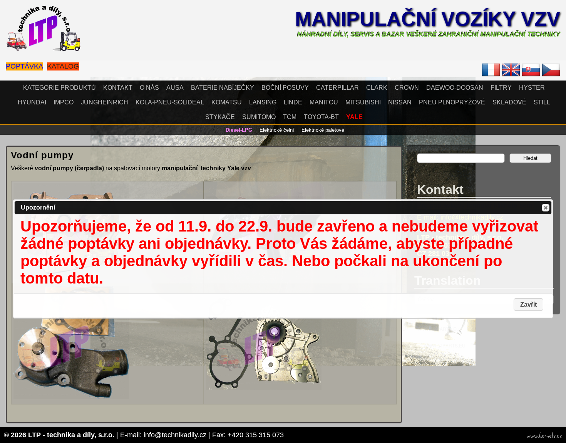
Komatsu (226, 102)
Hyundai (32, 102)
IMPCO (64, 102)
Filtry (501, 87)
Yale (354, 117)
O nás (149, 87)
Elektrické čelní (277, 130)
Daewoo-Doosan (454, 87)
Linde (293, 102)
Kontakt (117, 87)
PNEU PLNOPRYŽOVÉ (452, 102)
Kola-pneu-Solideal (170, 102)
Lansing (262, 102)
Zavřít (545, 207)
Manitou (324, 102)
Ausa (175, 87)
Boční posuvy (285, 87)
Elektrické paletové (322, 130)
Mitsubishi (363, 102)
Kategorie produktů (59, 87)
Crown (407, 87)
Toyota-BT (321, 117)
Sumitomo (259, 117)
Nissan (400, 102)
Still (542, 102)
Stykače (220, 117)
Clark (376, 87)
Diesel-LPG (239, 130)
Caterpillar (337, 87)
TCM (289, 117)
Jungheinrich (104, 102)
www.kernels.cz (544, 435)
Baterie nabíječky (222, 87)
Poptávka (24, 66)
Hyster (532, 87)
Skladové (509, 102)
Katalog (63, 66)
